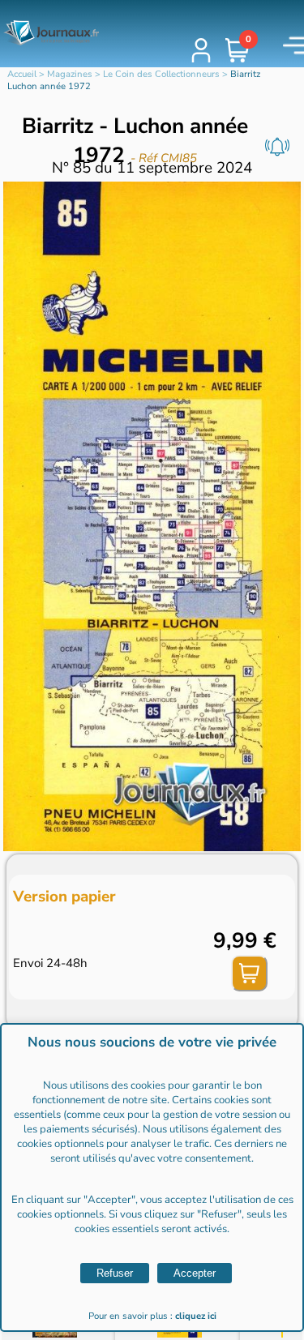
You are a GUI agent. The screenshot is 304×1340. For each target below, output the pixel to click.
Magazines (69, 74)
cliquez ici (195, 1316)
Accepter (194, 1273)
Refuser (114, 1273)
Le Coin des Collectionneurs (161, 74)
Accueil (21, 74)
